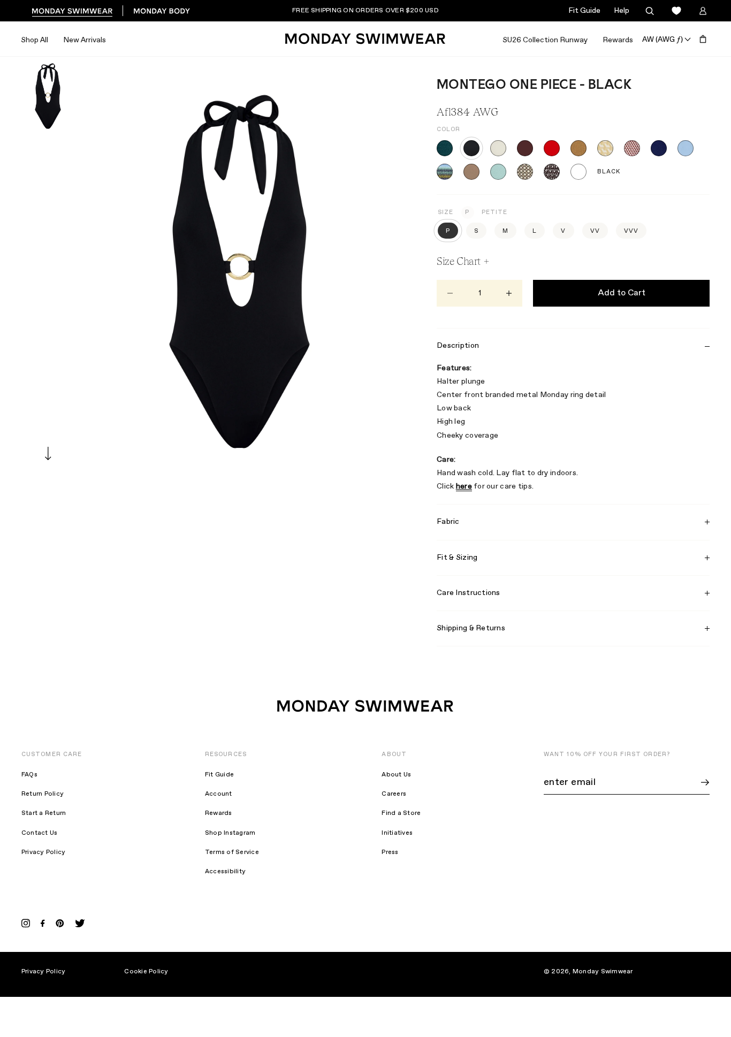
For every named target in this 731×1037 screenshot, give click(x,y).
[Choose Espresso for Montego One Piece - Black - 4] (525, 148)
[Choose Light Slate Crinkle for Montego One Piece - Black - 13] (498, 172)
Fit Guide (584, 10)
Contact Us (39, 833)
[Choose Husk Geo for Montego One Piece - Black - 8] (632, 148)
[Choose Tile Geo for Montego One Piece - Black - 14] (525, 172)
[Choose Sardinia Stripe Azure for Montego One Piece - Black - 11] (445, 172)
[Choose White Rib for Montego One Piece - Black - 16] (578, 172)
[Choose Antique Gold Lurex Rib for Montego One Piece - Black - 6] (578, 148)
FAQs (29, 775)
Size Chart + (463, 261)
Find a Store (401, 813)
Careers (394, 794)
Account (218, 794)
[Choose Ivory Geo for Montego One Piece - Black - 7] (605, 148)
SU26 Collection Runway (545, 40)
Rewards (618, 40)
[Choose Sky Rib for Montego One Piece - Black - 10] (685, 148)
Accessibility (225, 871)
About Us (396, 775)
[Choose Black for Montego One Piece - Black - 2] (471, 148)
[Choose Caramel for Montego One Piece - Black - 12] (471, 172)
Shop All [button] (34, 40)
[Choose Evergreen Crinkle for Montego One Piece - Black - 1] (445, 148)
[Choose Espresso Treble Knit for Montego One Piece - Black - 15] (552, 172)
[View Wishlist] (676, 11)
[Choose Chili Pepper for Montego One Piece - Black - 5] (552, 148)
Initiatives (397, 833)
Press (390, 852)
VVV (631, 231)
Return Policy (42, 794)
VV (595, 231)
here (464, 486)
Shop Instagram (230, 833)
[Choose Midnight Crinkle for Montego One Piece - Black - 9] (659, 148)
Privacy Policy (43, 852)
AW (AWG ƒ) (662, 39)
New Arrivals (84, 40)
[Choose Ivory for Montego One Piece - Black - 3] (498, 148)
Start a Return (43, 813)
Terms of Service (232, 852)
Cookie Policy (146, 971)
